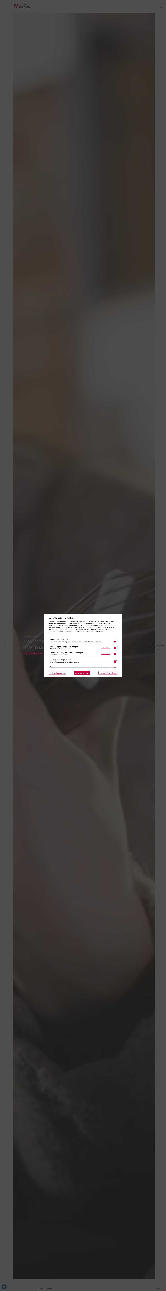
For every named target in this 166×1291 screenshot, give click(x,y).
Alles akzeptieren (82, 673)
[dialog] (83, 645)
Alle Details (105, 648)
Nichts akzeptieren (57, 673)
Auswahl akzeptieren (108, 673)
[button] (115, 641)
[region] (83, 653)
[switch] (114, 641)
